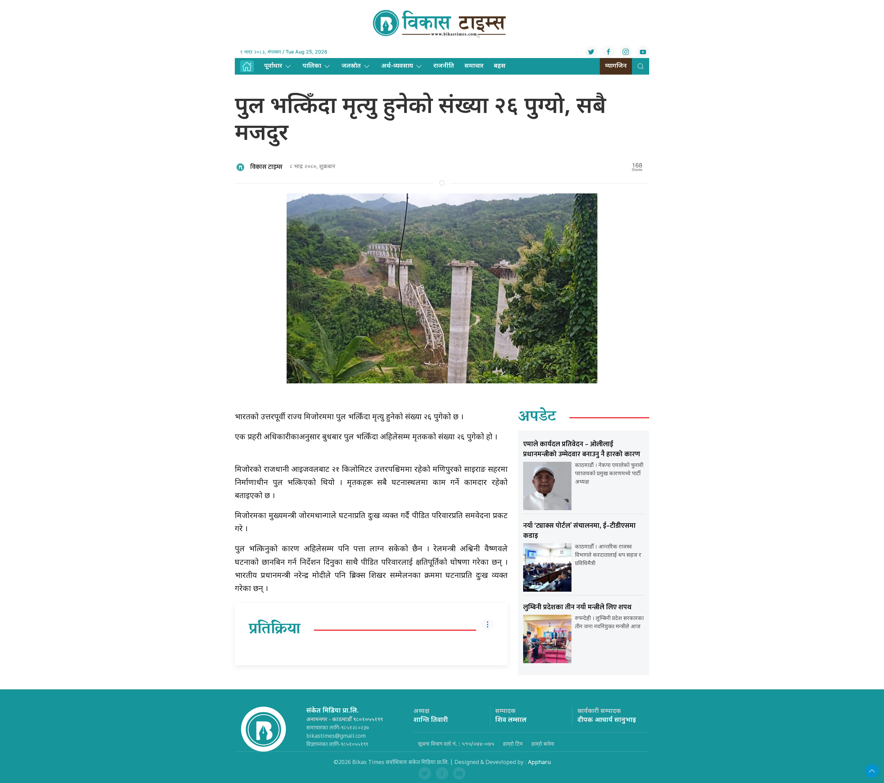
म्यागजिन (616, 66)
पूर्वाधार (273, 66)
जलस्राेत (351, 66)
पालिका (311, 66)
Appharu (539, 762)
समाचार (473, 66)
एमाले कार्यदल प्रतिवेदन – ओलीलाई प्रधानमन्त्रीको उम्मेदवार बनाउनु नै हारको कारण (581, 449)
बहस (500, 66)
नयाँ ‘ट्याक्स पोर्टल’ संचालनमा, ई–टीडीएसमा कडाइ (579, 531)
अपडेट (537, 417)
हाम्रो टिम (512, 743)
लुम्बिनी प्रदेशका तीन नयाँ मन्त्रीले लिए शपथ (577, 607)
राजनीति (443, 66)
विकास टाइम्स (266, 167)
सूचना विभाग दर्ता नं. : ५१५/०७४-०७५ (456, 743)
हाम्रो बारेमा (542, 743)
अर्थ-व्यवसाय (397, 66)
